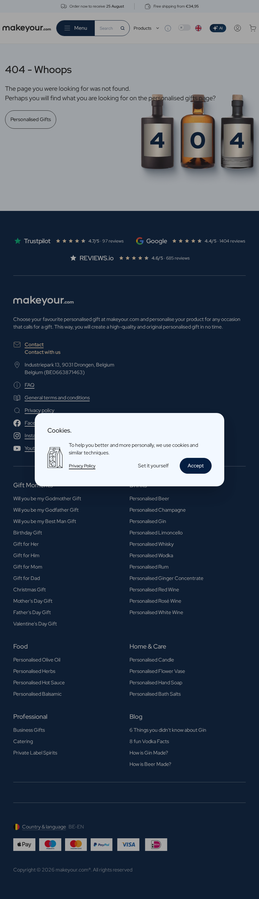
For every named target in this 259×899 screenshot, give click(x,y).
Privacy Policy (82, 466)
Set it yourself (153, 465)
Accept (196, 465)
